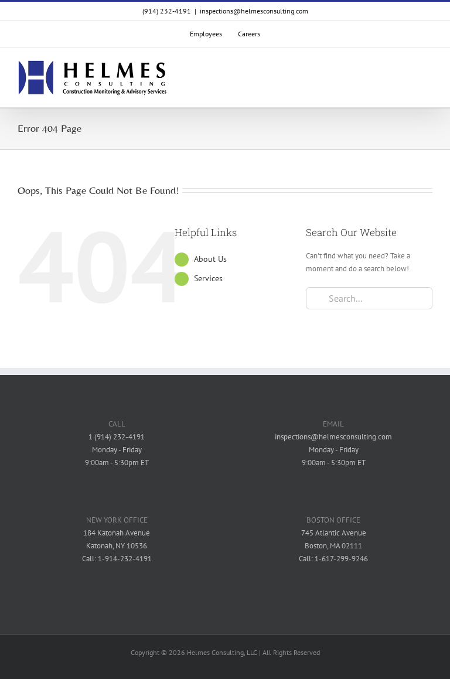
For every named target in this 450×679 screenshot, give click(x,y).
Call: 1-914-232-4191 (117, 559)
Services (208, 278)
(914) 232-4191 (166, 10)
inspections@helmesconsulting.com (254, 10)
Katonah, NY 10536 (116, 546)
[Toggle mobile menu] (427, 78)
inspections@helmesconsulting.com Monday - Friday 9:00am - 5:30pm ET (333, 450)
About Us (210, 259)
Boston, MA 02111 (333, 546)
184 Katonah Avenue (116, 533)
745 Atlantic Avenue (333, 533)
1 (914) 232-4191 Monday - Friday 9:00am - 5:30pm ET (117, 450)
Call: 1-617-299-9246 (333, 559)
